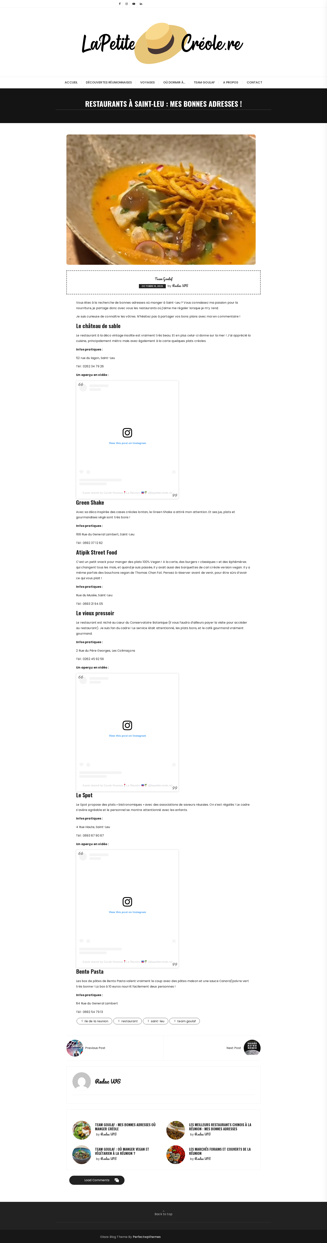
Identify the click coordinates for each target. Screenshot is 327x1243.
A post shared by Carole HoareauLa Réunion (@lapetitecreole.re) (127, 492)
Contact (254, 82)
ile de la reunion (96, 1021)
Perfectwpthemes (147, 1237)
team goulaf (186, 1021)
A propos (230, 82)
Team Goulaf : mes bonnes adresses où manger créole (125, 1126)
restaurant (129, 1021)
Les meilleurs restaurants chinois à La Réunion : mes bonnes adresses (220, 1126)
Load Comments (96, 1180)
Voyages (147, 82)
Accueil (71, 82)
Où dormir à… (174, 82)
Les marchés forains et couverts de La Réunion (220, 1151)
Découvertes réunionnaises (109, 82)
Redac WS (180, 285)
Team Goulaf (204, 82)
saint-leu (157, 1021)
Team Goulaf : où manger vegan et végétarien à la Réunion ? (122, 1151)
